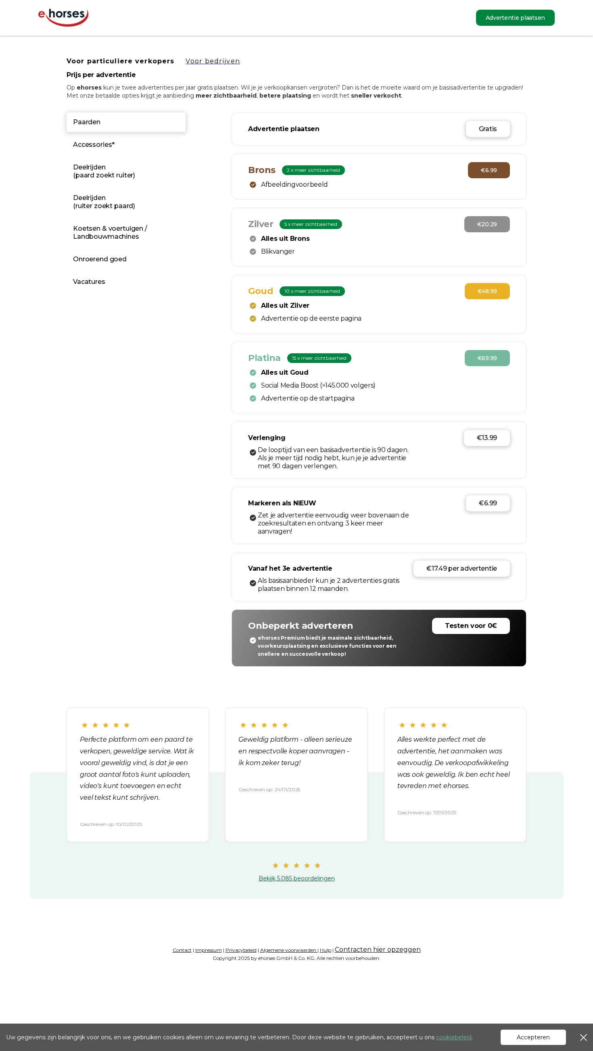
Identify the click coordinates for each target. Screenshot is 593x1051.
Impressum (208, 950)
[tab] (126, 122)
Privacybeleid (241, 950)
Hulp (325, 950)
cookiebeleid (454, 1037)
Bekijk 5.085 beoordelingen (297, 878)
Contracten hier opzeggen (378, 949)
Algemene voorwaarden (288, 950)
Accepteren (533, 1037)
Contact (182, 950)
